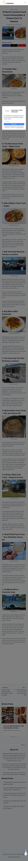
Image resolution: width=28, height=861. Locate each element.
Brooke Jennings (7, 730)
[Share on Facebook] (6, 45)
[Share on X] (14, 45)
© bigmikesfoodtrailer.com (14, 333)
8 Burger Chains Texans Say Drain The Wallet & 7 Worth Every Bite (7, 691)
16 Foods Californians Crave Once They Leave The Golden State (20, 691)
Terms (18, 854)
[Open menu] (25, 3)
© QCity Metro (14, 611)
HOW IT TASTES (14, 9)
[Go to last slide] (4, 721)
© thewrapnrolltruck (14, 560)
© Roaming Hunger (14, 275)
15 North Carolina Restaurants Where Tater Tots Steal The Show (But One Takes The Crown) (14, 795)
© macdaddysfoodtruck (14, 225)
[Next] (24, 721)
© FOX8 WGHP (14, 88)
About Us (5, 854)
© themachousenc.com (14, 165)
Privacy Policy (12, 854)
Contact (23, 854)
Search (23, 745)
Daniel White (10, 24)
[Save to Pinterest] (22, 45)
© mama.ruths (14, 438)
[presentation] (14, 715)
